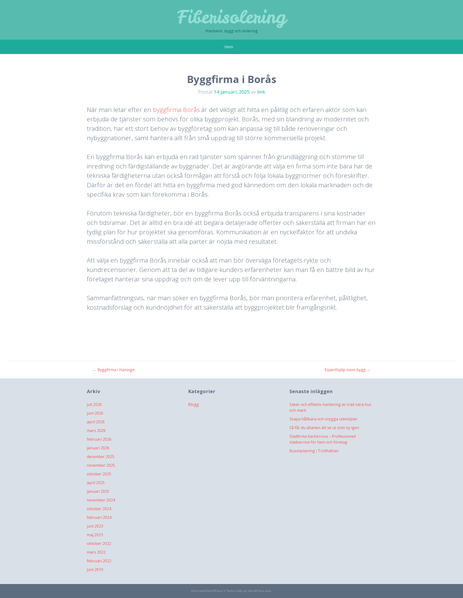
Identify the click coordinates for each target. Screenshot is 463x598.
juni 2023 (95, 526)
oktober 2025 (99, 474)
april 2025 (96, 482)
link (261, 92)
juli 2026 (94, 404)
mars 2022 (96, 552)
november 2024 (101, 500)
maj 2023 (95, 534)
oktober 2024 (99, 508)
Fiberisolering (231, 17)
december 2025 (100, 456)
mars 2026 (96, 430)
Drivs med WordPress (207, 591)
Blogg (193, 404)
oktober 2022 (99, 543)
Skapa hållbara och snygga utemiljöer (323, 419)
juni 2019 (95, 569)
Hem (229, 46)
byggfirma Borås (176, 109)
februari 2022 (99, 560)
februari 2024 (99, 517)
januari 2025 (98, 491)
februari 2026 (99, 439)
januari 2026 (98, 448)
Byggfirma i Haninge (114, 369)
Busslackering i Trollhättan (314, 450)
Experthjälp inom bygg (347, 369)
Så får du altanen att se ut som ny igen (324, 427)
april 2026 (96, 421)
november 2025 (101, 465)
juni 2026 (95, 413)
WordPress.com (259, 591)
